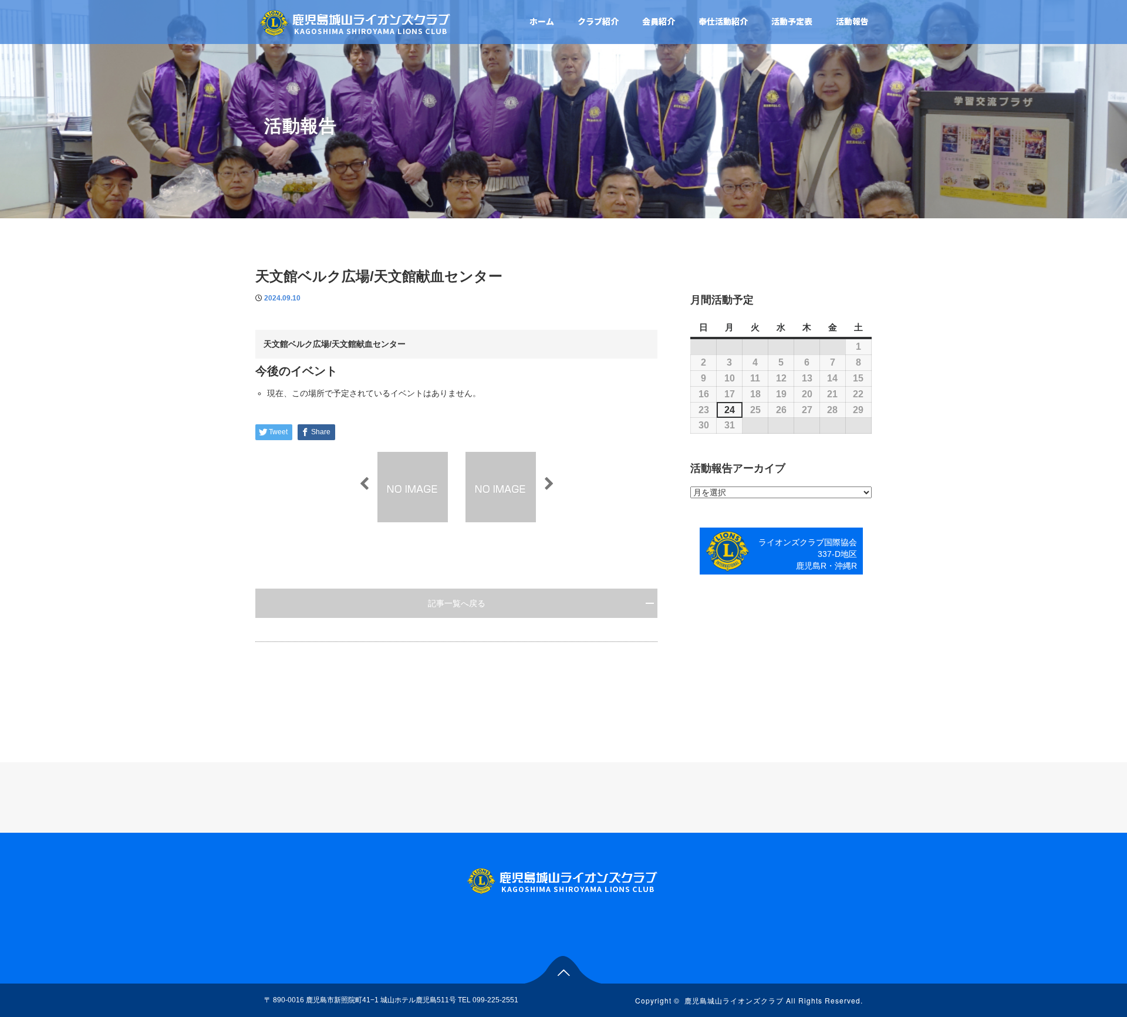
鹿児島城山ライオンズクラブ (734, 1000)
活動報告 (852, 21)
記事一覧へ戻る (456, 603)
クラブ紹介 (598, 21)
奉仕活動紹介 (723, 21)
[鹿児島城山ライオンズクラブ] (356, 21)
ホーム (541, 21)
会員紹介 (658, 21)
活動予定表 (791, 21)
